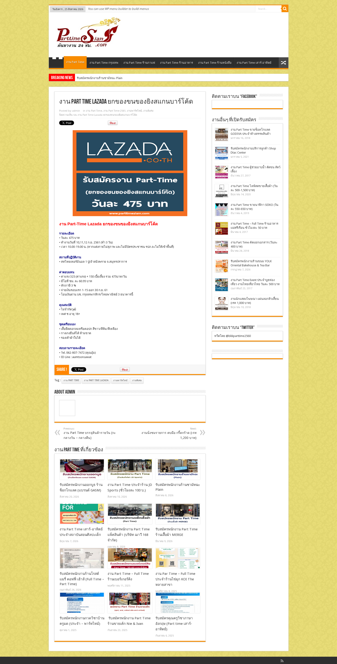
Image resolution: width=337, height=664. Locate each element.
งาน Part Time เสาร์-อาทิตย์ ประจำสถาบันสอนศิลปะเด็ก (112, 78)
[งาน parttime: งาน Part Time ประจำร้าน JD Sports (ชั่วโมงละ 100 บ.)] (130, 469)
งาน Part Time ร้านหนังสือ (215, 62)
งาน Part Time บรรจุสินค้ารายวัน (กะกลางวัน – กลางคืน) (90, 433)
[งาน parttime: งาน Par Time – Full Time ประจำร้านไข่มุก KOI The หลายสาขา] (178, 558)
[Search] (285, 8)
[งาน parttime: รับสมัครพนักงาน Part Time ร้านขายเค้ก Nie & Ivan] (130, 603)
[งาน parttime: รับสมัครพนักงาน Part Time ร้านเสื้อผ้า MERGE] (178, 514)
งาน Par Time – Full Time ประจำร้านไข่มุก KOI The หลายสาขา (175, 579)
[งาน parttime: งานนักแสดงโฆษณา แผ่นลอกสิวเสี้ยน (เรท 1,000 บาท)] (221, 303)
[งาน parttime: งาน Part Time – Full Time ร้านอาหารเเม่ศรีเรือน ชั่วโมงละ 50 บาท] (221, 228)
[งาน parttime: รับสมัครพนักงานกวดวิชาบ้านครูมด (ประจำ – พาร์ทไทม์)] (82, 603)
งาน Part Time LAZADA (96, 380)
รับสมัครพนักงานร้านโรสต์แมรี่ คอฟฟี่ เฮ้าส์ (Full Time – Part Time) (82, 579)
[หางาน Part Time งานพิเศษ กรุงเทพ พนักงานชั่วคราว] (86, 45)
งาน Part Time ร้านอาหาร (176, 62)
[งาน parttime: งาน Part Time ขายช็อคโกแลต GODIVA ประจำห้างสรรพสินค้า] (221, 134)
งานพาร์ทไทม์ (134, 110)
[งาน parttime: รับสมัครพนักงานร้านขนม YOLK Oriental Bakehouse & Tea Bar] (221, 266)
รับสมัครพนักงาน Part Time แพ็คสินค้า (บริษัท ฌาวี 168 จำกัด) (129, 534)
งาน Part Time (75, 62)
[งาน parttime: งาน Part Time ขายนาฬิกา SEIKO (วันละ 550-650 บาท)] (221, 209)
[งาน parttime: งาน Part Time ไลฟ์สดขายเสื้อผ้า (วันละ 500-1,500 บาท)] (221, 191)
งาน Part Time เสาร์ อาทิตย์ (254, 62)
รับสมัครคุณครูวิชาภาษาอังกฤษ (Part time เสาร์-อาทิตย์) (174, 623)
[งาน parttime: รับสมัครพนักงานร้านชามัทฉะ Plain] (178, 469)
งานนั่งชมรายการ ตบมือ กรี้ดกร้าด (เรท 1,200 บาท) (168, 433)
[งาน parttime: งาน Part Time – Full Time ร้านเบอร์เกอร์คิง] (130, 558)
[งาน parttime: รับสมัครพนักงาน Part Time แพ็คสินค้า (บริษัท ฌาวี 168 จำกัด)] (130, 514)
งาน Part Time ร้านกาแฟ (139, 62)
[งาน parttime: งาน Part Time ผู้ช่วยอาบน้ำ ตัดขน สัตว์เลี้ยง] (221, 172)
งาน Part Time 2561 (114, 110)
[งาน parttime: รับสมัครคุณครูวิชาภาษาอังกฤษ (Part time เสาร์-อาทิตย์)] (178, 603)
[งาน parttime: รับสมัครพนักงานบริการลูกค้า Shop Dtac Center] (221, 153)
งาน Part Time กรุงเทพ (103, 62)
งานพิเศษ (148, 110)
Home (57, 63)
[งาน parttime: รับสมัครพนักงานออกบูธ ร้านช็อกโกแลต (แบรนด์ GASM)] (82, 469)
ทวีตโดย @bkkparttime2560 (232, 336)
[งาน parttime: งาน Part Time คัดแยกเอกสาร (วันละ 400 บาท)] (221, 247)
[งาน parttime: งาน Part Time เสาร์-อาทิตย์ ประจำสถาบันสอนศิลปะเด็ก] (82, 514)
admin (76, 110)
